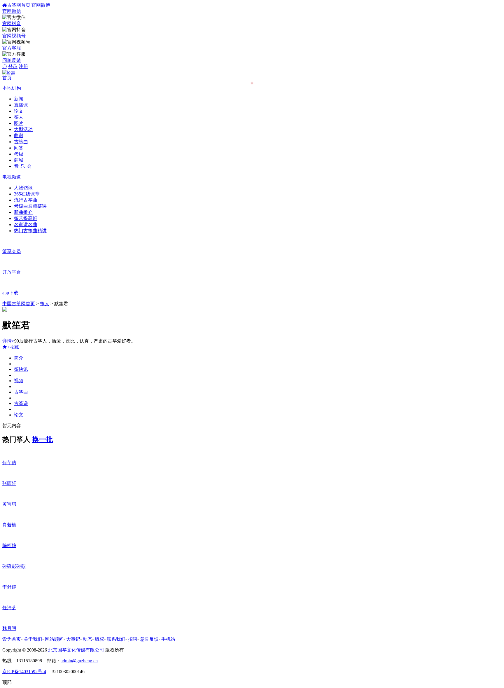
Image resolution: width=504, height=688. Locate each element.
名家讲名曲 (25, 224)
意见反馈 (149, 639)
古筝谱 (21, 403)
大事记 (73, 639)
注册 (23, 66)
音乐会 (23, 166)
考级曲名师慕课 (30, 206)
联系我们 (116, 639)
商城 (18, 160)
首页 (7, 77)
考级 (18, 153)
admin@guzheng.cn (79, 660)
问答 (18, 147)
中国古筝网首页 (18, 303)
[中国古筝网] (8, 72)
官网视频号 (14, 35)
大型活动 (23, 129)
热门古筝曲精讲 (30, 230)
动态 (87, 639)
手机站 (168, 639)
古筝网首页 (18, 5)
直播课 (21, 104)
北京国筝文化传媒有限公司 (76, 649)
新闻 (18, 98)
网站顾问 (54, 639)
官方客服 (11, 48)
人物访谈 (23, 187)
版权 (99, 639)
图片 (18, 123)
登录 (13, 66)
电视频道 (11, 176)
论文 (18, 111)
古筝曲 (21, 141)
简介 (18, 357)
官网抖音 (11, 23)
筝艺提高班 (25, 218)
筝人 (18, 117)
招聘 (132, 639)
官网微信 (11, 11)
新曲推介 (23, 212)
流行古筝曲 (25, 200)
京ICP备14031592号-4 (24, 671)
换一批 (42, 439)
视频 (18, 380)
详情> (8, 340)
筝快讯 (21, 369)
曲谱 (18, 135)
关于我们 (33, 639)
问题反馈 (11, 60)
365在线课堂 (27, 193)
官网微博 (41, 5)
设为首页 (11, 639)
